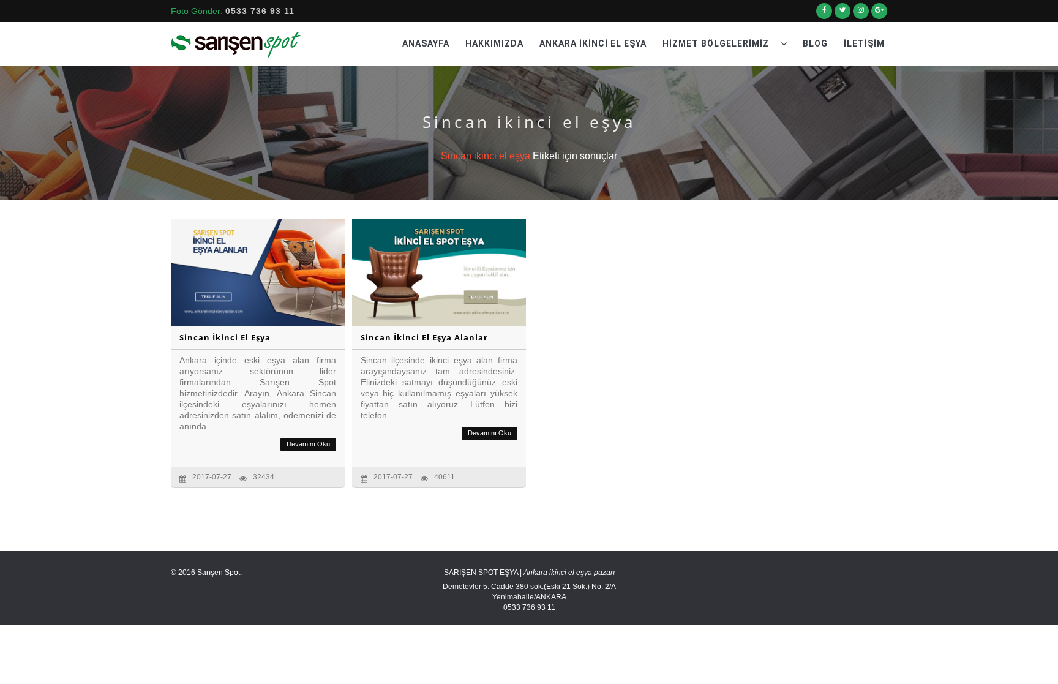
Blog (815, 43)
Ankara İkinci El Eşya (593, 43)
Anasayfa (425, 43)
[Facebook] (824, 15)
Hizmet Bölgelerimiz (716, 43)
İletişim (864, 43)
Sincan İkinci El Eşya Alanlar (424, 337)
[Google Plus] (879, 15)
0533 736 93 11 (260, 11)
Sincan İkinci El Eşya (225, 337)
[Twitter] (842, 15)
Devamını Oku (308, 444)
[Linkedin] (861, 15)
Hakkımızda (494, 43)
